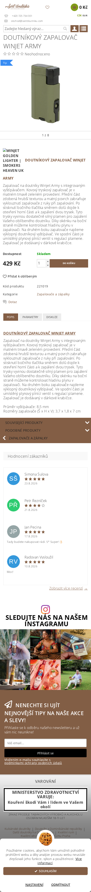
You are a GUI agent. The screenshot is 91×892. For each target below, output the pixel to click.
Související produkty (23, 422)
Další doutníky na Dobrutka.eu (33, 832)
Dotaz (12, 302)
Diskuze (52, 317)
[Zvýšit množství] (48, 261)
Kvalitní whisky (30, 836)
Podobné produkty (22, 430)
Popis (11, 317)
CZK (79, 15)
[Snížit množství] (48, 265)
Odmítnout (60, 885)
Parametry (30, 317)
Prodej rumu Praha (57, 836)
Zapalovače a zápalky (53, 294)
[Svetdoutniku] (17, 5)
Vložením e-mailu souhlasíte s (33, 761)
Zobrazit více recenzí (66, 588)
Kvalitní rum (66, 832)
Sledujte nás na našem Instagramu (47, 620)
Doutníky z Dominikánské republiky (58, 829)
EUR (85, 15)
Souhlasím (48, 871)
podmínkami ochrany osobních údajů (33, 763)
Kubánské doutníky (17, 829)
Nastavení (34, 885)
